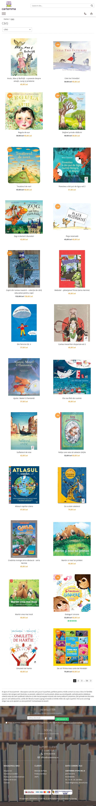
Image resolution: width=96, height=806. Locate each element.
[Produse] (4, 14)
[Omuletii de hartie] (24, 647)
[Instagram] (50, 738)
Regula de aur (24, 132)
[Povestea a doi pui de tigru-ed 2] (72, 165)
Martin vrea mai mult (24, 614)
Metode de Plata (40, 771)
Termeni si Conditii (11, 774)
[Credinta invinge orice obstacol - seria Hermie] (24, 539)
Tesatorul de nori (24, 186)
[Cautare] (92, 6)
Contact (7, 782)
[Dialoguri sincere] (72, 593)
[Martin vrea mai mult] (24, 593)
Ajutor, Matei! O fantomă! (24, 398)
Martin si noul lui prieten (72, 560)
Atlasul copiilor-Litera (24, 506)
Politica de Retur (40, 774)
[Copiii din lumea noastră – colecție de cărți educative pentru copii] (24, 269)
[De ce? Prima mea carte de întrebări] (72, 647)
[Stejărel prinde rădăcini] (72, 111)
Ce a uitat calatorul (72, 506)
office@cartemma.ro (49, 757)
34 (87, 680)
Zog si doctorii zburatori (24, 236)
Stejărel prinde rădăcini (72, 132)
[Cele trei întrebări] (72, 57)
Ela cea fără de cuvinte (72, 398)
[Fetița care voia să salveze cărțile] (72, 431)
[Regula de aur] (24, 111)
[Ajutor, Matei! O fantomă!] (24, 377)
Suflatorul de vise (24, 452)
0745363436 (49, 753)
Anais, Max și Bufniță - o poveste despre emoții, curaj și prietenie (24, 79)
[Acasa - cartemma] (14, 5)
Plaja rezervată (72, 236)
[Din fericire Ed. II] (24, 323)
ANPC (36, 777)
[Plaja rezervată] (72, 217)
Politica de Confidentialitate (72, 722)
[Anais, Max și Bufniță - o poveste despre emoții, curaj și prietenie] (24, 57)
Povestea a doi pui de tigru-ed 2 (72, 186)
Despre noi (8, 771)
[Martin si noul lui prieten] (72, 539)
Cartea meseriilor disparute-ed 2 (72, 344)
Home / (7, 19)
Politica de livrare (10, 779)
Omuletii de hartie (24, 668)
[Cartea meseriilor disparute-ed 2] (72, 323)
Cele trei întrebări (72, 78)
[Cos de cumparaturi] (91, 13)
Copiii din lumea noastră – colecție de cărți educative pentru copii (24, 291)
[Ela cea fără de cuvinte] (72, 377)
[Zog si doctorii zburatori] (24, 217)
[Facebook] (46, 738)
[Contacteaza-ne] (85, 13)
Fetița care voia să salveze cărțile (72, 452)
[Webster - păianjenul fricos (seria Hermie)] (72, 269)
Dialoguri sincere (72, 614)
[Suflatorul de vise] (24, 431)
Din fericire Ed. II (24, 344)
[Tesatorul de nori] (24, 165)
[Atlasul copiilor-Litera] (24, 485)
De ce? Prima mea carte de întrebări (72, 668)
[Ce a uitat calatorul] (72, 485)
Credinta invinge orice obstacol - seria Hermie (24, 561)
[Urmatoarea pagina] (90, 680)
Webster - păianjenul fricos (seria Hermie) (72, 290)
